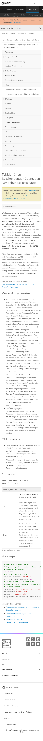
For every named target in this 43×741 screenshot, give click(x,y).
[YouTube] (38, 644)
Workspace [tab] (9, 52)
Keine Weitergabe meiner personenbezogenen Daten (22, 731)
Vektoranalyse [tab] (10, 164)
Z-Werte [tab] (8, 108)
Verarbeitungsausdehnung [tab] (15, 61)
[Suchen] (35, 3)
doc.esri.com (15, 23)
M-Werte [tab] (8, 104)
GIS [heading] (3, 664)
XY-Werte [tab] (8, 99)
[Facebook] (28, 639)
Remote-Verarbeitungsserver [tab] (15, 150)
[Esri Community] (28, 644)
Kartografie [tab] (9, 118)
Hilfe (23, 15)
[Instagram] (33, 644)
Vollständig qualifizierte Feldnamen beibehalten (22, 94)
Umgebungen (22, 33)
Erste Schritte (15, 15)
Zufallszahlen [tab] (10, 113)
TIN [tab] (6, 132)
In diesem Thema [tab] (9, 207)
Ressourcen (32, 9)
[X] (33, 639)
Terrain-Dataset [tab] (10, 127)
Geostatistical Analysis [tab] (13, 136)
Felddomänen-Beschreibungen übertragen (21, 89)
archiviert (32, 190)
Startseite (6, 15)
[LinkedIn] (38, 639)
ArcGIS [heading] (4, 653)
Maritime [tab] (8, 141)
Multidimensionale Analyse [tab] (15, 155)
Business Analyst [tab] (11, 160)
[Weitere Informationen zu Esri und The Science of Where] (6, 644)
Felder (31, 33)
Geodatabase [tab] (10, 76)
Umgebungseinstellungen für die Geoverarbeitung (21, 40)
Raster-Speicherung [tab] (12, 122)
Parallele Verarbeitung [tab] (13, 66)
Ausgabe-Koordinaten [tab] (13, 57)
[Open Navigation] (40, 3)
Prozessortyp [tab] (9, 146)
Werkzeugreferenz (34, 15)
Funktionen (20, 9)
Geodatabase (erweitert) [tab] (14, 80)
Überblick (8, 9)
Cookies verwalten (10, 724)
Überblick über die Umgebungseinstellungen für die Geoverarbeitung (20, 46)
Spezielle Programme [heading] (10, 675)
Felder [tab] (7, 85)
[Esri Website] (6, 3)
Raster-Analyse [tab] (10, 71)
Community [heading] (6, 659)
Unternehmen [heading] (7, 670)
